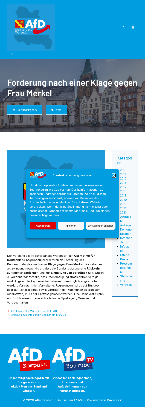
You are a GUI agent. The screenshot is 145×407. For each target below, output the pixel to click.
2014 (123, 174)
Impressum (100, 233)
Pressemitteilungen (126, 268)
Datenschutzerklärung (76, 233)
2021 (123, 204)
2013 (123, 170)
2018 (123, 191)
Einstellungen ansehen (101, 225)
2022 (123, 208)
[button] (113, 175)
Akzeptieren (43, 225)
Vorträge (126, 285)
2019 (123, 195)
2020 (123, 199)
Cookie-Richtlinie (48, 233)
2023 (123, 212)
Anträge (125, 225)
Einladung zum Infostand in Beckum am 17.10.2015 (38, 314)
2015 (123, 178)
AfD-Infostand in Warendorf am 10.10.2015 (34, 311)
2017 (123, 187)
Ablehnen (71, 225)
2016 (123, 182)
